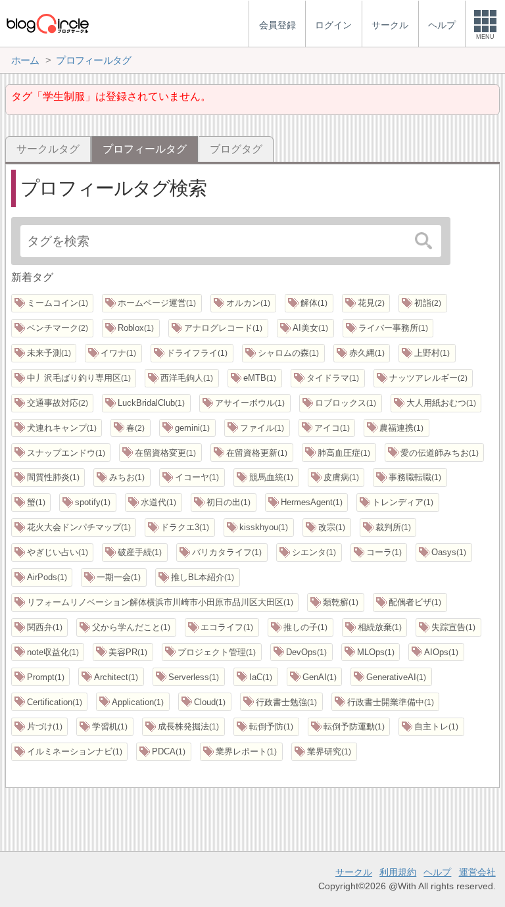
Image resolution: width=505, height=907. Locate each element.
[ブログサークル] (47, 23)
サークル (353, 872)
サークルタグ (48, 149)
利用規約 (397, 872)
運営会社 (477, 872)
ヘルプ (437, 872)
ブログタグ (236, 149)
